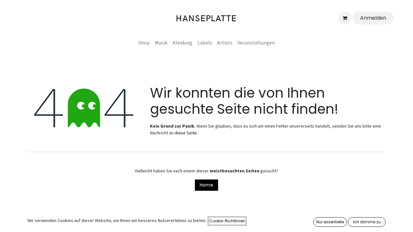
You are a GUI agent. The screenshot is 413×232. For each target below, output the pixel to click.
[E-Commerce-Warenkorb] (345, 18)
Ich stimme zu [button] (367, 222)
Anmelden (373, 18)
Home (206, 185)
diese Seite (186, 133)
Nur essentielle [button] (330, 222)
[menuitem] (144, 42)
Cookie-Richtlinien (227, 221)
